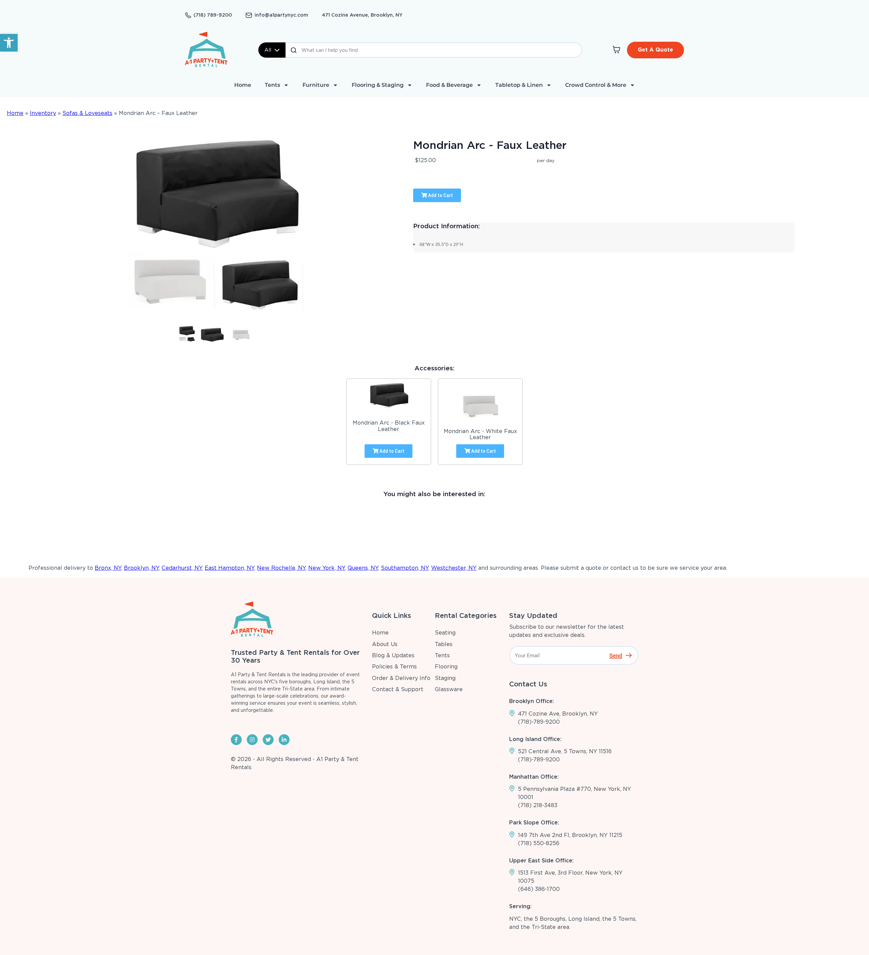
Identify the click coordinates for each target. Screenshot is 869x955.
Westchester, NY (454, 568)
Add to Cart (440, 195)
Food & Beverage (449, 85)
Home (242, 85)
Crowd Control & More (595, 85)
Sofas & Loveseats (87, 113)
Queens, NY (363, 568)
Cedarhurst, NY (182, 568)
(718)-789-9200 (539, 722)
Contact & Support (397, 689)
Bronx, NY (108, 568)
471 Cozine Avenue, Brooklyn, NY (362, 15)
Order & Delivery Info (401, 678)
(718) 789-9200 (212, 15)
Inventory (43, 113)
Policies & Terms (394, 666)
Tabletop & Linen (519, 85)
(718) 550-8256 (538, 843)
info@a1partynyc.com (281, 15)
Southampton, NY (404, 568)
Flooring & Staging (378, 85)
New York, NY (326, 568)
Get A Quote (655, 49)
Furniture (315, 85)
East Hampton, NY (229, 568)
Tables (443, 644)
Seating (445, 632)
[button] (9, 43)
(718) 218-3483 (537, 805)
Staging (445, 678)
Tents (272, 85)
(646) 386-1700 (539, 889)
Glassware (449, 689)
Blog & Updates (393, 655)
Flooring (446, 666)
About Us (384, 644)
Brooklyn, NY (141, 568)
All (267, 50)
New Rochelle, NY (281, 568)
